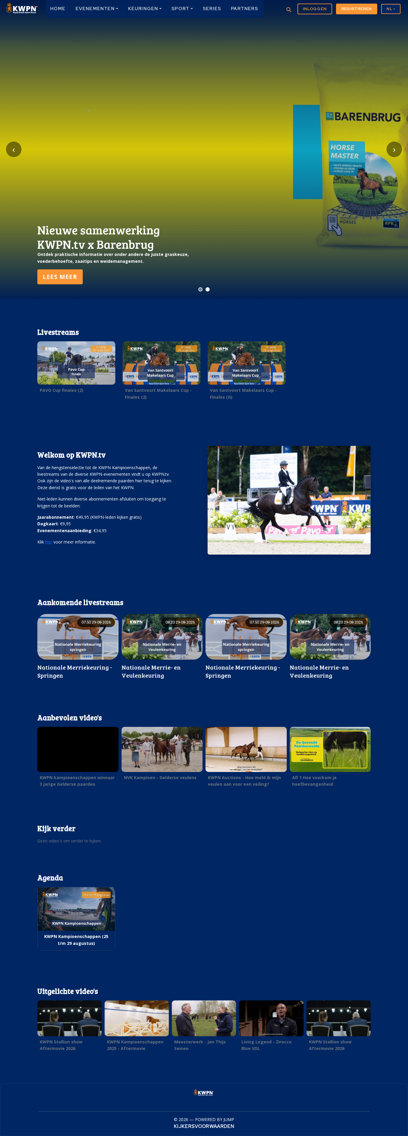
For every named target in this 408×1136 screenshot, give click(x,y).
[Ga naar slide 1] (200, 289)
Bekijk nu (60, 277)
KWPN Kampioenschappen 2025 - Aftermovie (135, 1045)
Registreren (356, 8)
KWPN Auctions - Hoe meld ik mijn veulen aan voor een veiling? (244, 781)
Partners (244, 9)
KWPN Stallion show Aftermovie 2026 (61, 1045)
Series (212, 9)
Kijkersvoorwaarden (204, 1126)
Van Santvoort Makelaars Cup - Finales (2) (158, 393)
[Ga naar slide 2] (207, 289)
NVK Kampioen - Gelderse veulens (160, 777)
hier (48, 542)
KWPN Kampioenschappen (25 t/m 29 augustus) (76, 940)
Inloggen (314, 8)
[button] (76, 368)
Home (58, 9)
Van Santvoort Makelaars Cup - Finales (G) (243, 393)
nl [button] (389, 8)
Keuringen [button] (143, 9)
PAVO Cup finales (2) (61, 390)
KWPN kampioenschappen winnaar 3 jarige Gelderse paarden (77, 781)
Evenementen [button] (95, 9)
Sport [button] (180, 9)
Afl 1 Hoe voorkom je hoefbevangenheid (314, 781)
